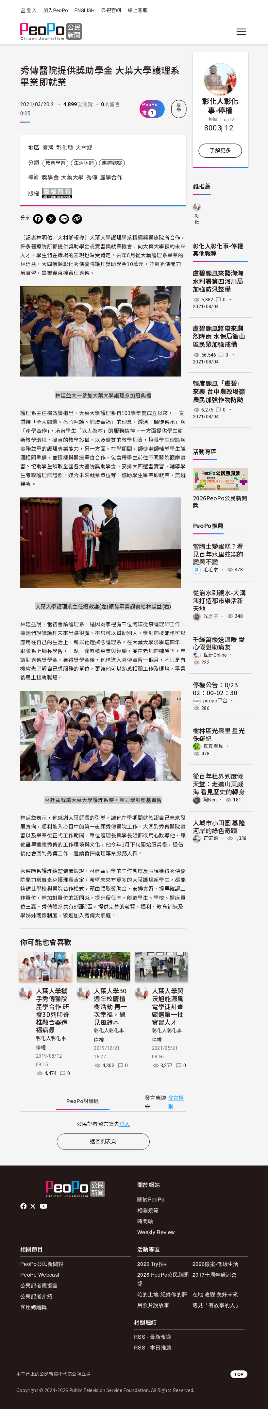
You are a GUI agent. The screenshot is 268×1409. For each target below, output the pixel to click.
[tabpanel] (103, 1123)
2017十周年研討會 (215, 1274)
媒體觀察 (112, 163)
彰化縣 (64, 147)
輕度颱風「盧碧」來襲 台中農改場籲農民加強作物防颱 (219, 391)
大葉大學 (72, 177)
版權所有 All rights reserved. (58, 193)
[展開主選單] (241, 31)
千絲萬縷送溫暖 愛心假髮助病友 (219, 643)
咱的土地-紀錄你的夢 (162, 1294)
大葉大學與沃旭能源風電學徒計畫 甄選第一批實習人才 (168, 1006)
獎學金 (50, 177)
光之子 (210, 616)
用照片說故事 (153, 1305)
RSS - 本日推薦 (152, 1347)
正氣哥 (210, 838)
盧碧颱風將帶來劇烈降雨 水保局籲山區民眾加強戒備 (219, 336)
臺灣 (48, 147)
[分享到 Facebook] (38, 219)
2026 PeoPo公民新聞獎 (163, 1279)
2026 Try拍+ (152, 1263)
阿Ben (210, 800)
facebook (24, 1206)
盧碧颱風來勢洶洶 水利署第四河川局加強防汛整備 (218, 281)
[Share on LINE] (64, 219)
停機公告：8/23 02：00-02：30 (215, 688)
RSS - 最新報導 (152, 1336)
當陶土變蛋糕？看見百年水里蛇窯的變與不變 (218, 554)
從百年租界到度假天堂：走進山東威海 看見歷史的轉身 (219, 783)
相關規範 (148, 1210)
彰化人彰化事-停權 (220, 105)
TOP (238, 1374)
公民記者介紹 (36, 1296)
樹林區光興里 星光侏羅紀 (219, 734)
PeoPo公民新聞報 (41, 1263)
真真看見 (213, 746)
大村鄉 (83, 147)
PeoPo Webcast (39, 1274)
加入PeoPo (55, 10)
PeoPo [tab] (82, 1101)
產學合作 (111, 177)
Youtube (44, 1206)
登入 (31, 10)
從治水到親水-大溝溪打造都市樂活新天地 (219, 600)
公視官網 (111, 10)
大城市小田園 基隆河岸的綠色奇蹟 (219, 826)
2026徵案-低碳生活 (216, 1263)
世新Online (215, 655)
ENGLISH (84, 10)
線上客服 (138, 10)
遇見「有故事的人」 (217, 1305)
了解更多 (220, 150)
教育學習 (55, 163)
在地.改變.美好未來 (215, 1294)
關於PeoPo (150, 1199)
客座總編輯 (33, 1307)
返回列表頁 (103, 1141)
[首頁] (51, 31)
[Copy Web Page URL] (77, 219)
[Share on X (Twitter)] (51, 219)
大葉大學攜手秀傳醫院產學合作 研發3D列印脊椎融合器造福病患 (52, 1010)
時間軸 (145, 1221)
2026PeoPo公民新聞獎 (220, 501)
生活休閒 (84, 163)
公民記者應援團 (39, 1285)
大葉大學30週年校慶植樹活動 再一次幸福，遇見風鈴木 (110, 1006)
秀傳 (92, 177)
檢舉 (178, 107)
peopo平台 (215, 701)
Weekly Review (156, 1232)
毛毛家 (210, 570)
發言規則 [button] (176, 1102)
